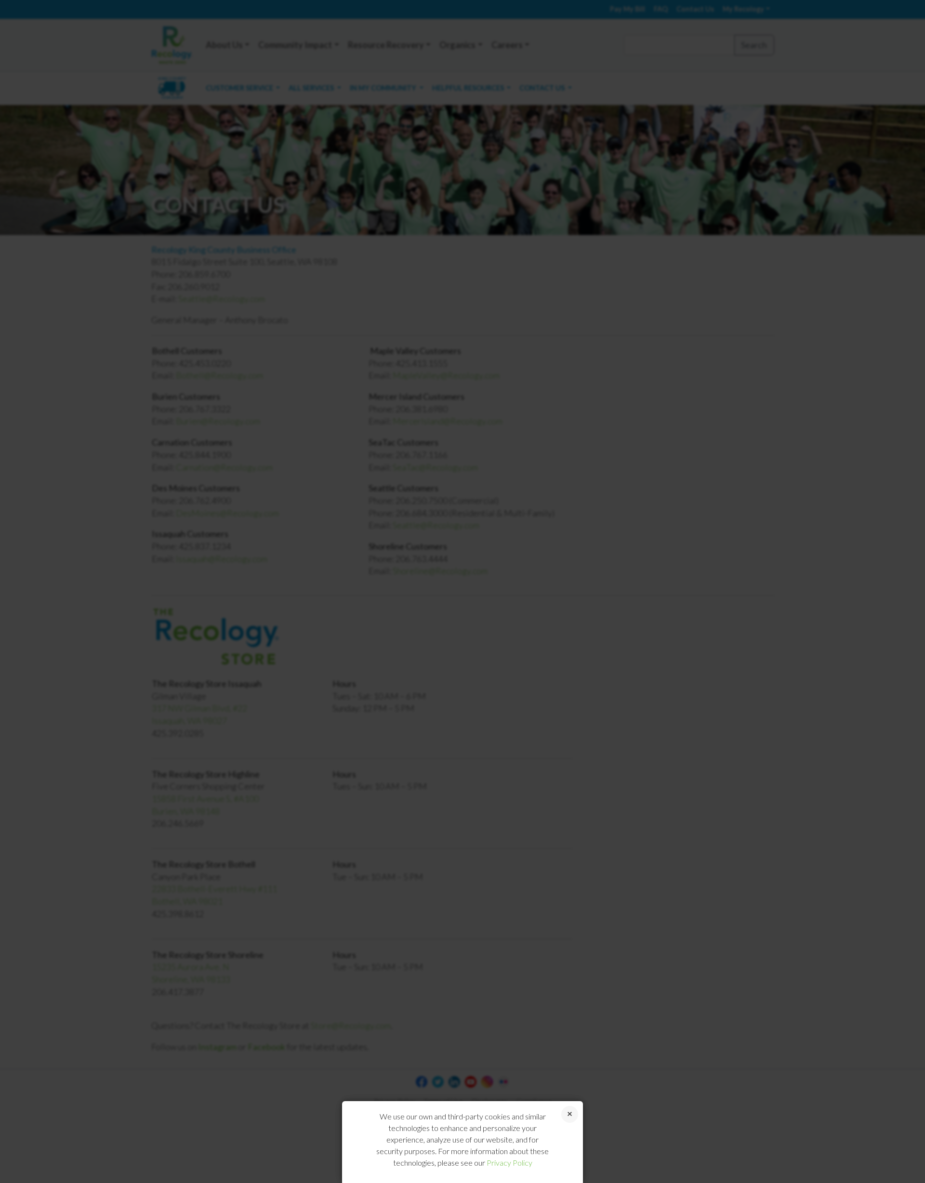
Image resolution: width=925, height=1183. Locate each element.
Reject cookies (569, 1114)
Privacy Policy (509, 1162)
